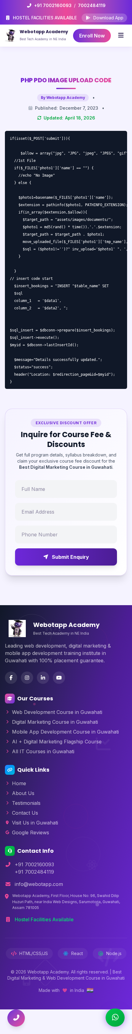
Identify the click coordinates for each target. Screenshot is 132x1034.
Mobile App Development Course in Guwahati (65, 732)
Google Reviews (30, 832)
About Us (23, 793)
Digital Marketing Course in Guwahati (55, 722)
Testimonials (26, 803)
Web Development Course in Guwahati (57, 712)
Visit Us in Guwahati (35, 823)
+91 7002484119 (34, 872)
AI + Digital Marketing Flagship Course (57, 741)
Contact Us (25, 813)
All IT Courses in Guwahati (43, 751)
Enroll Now (92, 36)
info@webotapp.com (39, 884)
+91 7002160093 (53, 5)
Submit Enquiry (70, 557)
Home (19, 783)
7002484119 (92, 5)
